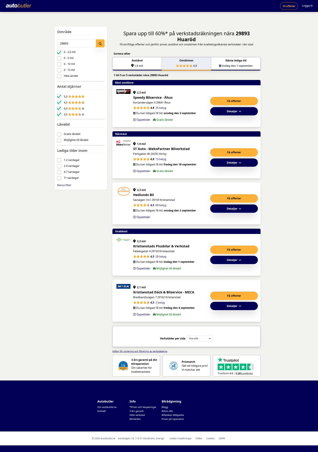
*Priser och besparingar (143, 407)
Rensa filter (64, 185)
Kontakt (101, 411)
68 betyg (161, 205)
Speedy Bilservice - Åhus (153, 97)
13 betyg (161, 159)
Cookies (210, 438)
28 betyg (161, 256)
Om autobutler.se (107, 407)
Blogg (165, 407)
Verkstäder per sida (173, 338)
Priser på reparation (173, 419)
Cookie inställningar (180, 438)
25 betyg (161, 108)
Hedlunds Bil (143, 195)
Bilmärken (135, 419)
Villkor (199, 438)
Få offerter (289, 6)
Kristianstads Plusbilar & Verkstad (161, 246)
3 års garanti (137, 411)
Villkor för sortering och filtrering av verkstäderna (139, 351)
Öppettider (143, 120)
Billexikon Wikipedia (173, 415)
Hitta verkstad (137, 415)
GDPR (222, 438)
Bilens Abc (167, 411)
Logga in (307, 5)
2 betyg (160, 302)
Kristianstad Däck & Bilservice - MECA (163, 292)
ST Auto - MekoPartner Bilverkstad (161, 149)
